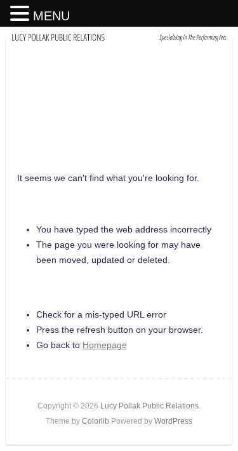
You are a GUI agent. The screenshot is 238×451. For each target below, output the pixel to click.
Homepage (105, 345)
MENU (51, 16)
